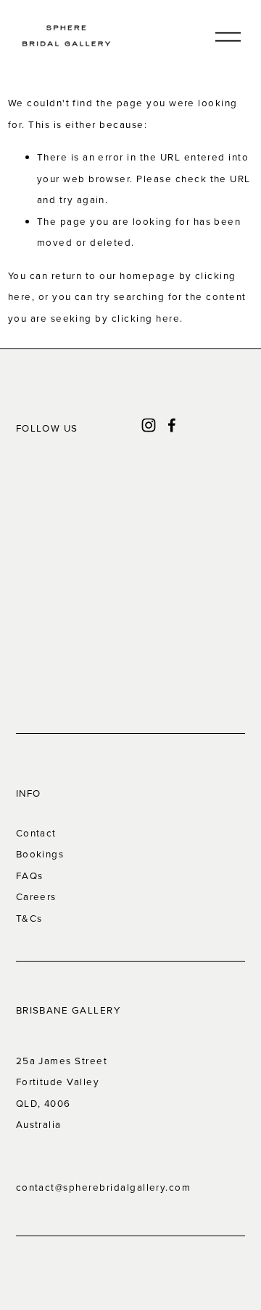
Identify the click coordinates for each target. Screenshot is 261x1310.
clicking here (146, 318)
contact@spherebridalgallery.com (103, 1187)
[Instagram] (148, 425)
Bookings (40, 853)
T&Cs (29, 918)
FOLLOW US (47, 427)
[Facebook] (172, 425)
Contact (36, 832)
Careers (36, 896)
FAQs (30, 875)
